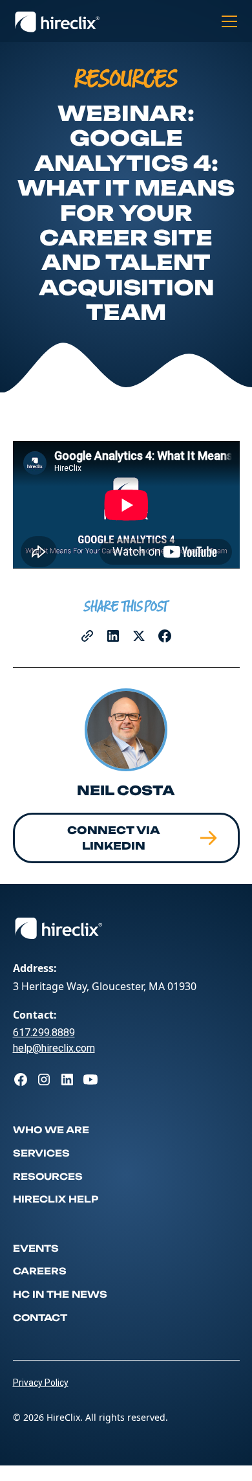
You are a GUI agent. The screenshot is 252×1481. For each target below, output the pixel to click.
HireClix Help (55, 1198)
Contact (40, 1317)
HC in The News (60, 1294)
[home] (57, 22)
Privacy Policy (40, 1382)
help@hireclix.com (54, 1048)
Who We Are (51, 1129)
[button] (227, 21)
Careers (40, 1270)
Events (36, 1248)
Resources (48, 1176)
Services (41, 1153)
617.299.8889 (44, 1032)
